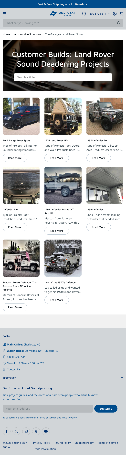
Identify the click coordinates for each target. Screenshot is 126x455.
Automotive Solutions (27, 34)
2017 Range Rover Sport (16, 140)
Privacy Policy (69, 417)
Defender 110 (10, 209)
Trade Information (44, 449)
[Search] (119, 23)
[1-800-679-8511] (108, 13)
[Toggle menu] (5, 14)
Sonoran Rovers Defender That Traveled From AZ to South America (20, 286)
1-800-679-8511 (16, 357)
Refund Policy (62, 443)
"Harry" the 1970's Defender (60, 282)
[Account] (115, 14)
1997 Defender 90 (96, 140)
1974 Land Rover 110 (55, 140)
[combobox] (63, 23)
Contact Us (14, 369)
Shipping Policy (84, 443)
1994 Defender (94, 209)
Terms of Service (47, 417)
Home (6, 34)
